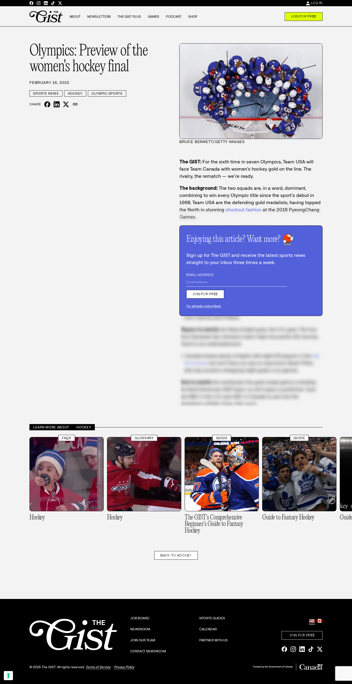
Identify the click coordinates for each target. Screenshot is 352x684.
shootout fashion (243, 210)
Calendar (208, 629)
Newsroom (140, 629)
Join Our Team (142, 640)
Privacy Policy (124, 667)
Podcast (174, 16)
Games (153, 16)
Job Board (139, 618)
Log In (317, 3)
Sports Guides (212, 618)
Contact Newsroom (148, 651)
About (75, 16)
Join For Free (303, 16)
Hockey (75, 93)
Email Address (200, 275)
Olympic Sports (107, 93)
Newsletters (99, 16)
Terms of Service (98, 667)
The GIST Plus (129, 16)
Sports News (46, 93)
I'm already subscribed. (203, 306)
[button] (75, 104)
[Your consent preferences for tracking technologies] (8, 675)
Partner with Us (213, 640)
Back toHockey (176, 555)
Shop (192, 16)
